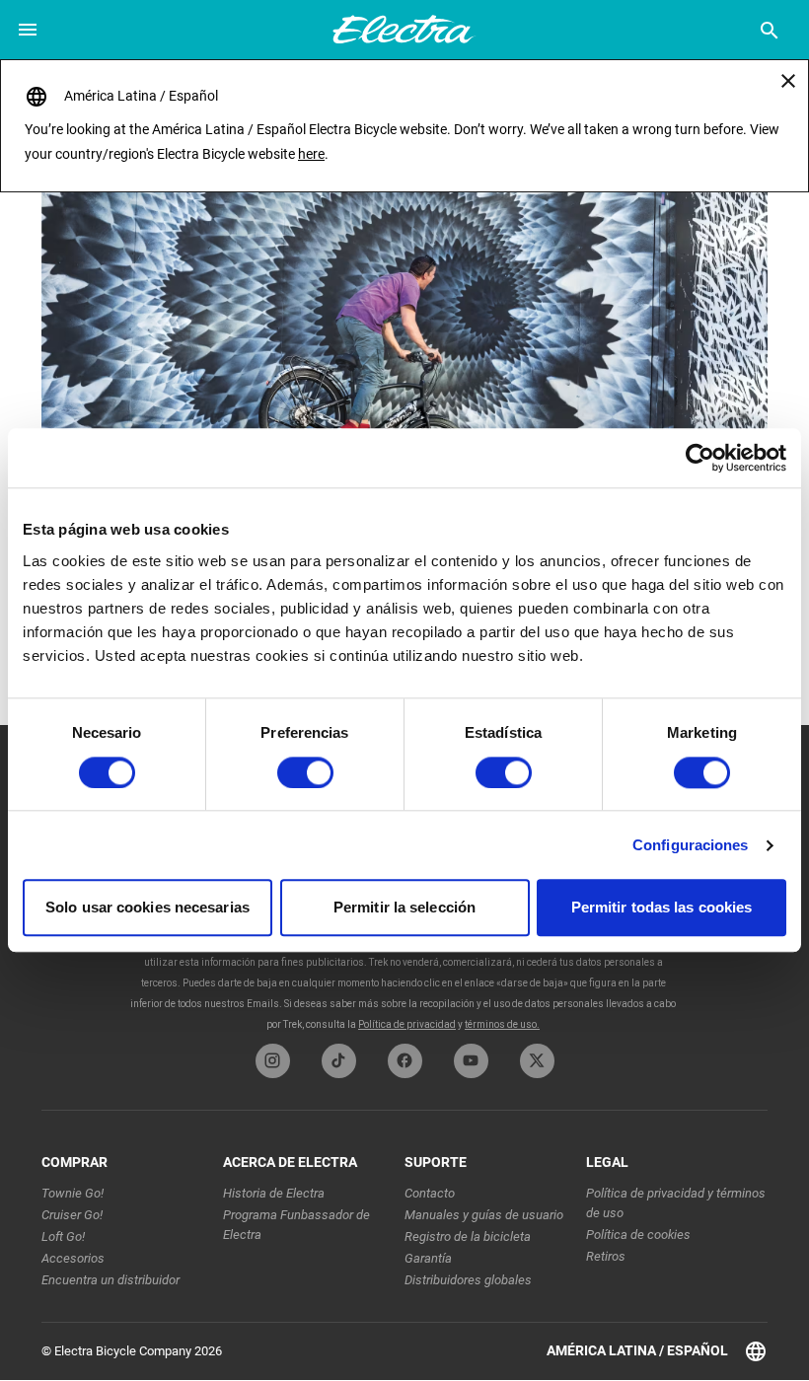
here (311, 154)
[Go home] (404, 312)
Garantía (428, 1258)
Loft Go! (63, 1236)
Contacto (429, 1193)
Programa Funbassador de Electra (296, 1224)
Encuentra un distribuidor (110, 1279)
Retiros (605, 1256)
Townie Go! (72, 1193)
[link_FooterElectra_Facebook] (405, 1061)
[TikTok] (339, 1061)
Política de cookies (638, 1234)
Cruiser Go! (72, 1214)
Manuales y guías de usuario (483, 1214)
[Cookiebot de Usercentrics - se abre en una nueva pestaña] (700, 457)
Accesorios (73, 1258)
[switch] (305, 772)
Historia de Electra (274, 1193)
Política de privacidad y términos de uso (676, 1203)
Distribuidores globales (468, 1279)
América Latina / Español (637, 1350)
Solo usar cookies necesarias (147, 908)
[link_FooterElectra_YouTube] (471, 1061)
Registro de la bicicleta (467, 1236)
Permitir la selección (404, 908)
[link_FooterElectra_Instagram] (273, 1061)
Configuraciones (690, 844)
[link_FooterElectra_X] (537, 1061)
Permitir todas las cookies (662, 908)
